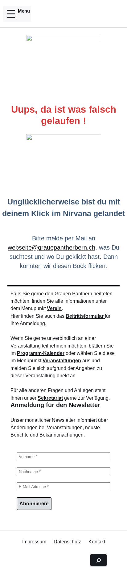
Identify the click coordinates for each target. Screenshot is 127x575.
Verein (54, 308)
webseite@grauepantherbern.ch (51, 247)
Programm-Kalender (40, 353)
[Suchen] (98, 560)
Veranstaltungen (62, 360)
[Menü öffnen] (17, 14)
